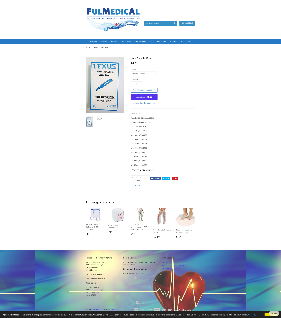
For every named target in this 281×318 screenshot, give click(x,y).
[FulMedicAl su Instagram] (142, 303)
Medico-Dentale (140, 41)
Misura (133, 69)
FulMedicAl (95, 309)
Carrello (189, 23)
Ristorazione (161, 41)
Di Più (189, 41)
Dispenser (104, 41)
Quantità (134, 80)
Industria (173, 41)
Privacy (164, 262)
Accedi (177, 18)
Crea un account (189, 18)
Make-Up (93, 41)
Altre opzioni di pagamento (144, 103)
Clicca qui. (252, 314)
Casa (181, 41)
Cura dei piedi (126, 41)
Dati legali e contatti (169, 268)
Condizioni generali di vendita (173, 265)
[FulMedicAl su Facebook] (137, 303)
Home (88, 47)
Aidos (152, 41)
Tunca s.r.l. (114, 309)
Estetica (114, 41)
